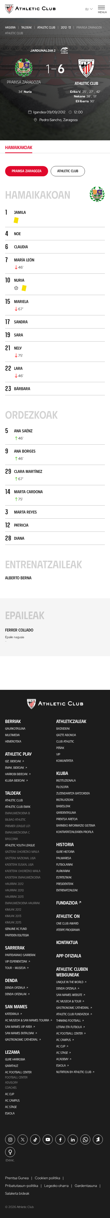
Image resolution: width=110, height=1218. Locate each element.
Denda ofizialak (16, 994)
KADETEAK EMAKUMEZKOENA (22, 877)
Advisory (11, 1082)
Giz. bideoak (13, 761)
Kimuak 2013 (13, 916)
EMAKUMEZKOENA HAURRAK (22, 903)
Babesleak (63, 806)
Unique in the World (69, 982)
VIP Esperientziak (16, 961)
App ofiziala (68, 955)
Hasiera (10, 27)
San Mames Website (69, 994)
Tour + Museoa (15, 967)
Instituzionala (66, 780)
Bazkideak (63, 728)
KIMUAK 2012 (13, 909)
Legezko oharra (56, 1185)
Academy (62, 1059)
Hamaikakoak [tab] (18, 147)
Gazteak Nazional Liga (20, 858)
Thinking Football (68, 1020)
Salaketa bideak (17, 1193)
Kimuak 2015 (13, 922)
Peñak (60, 747)
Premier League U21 (17, 826)
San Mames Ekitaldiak (19, 1033)
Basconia (11, 838)
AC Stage (11, 1107)
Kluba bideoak (15, 780)
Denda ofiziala (15, 987)
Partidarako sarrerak (20, 955)
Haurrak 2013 (14, 896)
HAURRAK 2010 (14, 890)
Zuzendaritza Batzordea (73, 793)
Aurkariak (63, 871)
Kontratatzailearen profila (74, 832)
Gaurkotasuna (15, 728)
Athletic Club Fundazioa (72, 1014)
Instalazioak (64, 799)
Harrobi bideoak (16, 774)
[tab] (26, 170)
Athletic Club (46, 27)
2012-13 (66, 27)
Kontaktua (67, 942)
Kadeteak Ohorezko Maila (22, 871)
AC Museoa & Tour (68, 1001)
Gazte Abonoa (66, 735)
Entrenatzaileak (67, 890)
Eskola (10, 1113)
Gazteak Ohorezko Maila (22, 851)
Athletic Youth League (20, 845)
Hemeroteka (13, 741)
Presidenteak (64, 883)
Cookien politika (47, 1178)
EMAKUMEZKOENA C (17, 832)
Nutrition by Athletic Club (73, 1072)
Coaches (11, 1087)
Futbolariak (64, 864)
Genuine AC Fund (16, 928)
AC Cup (9, 1094)
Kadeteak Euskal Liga (19, 864)
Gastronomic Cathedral (21, 1039)
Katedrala (12, 1013)
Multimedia (12, 735)
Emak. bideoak (14, 767)
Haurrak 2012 (14, 883)
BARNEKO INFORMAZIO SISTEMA (75, 825)
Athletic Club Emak (17, 806)
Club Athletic (65, 741)
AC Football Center (18, 1072)
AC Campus (12, 1100)
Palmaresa (63, 858)
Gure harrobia (15, 1059)
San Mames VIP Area (18, 1026)
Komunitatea (64, 760)
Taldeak (26, 27)
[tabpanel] (55, 411)
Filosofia (62, 787)
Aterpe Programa (68, 929)
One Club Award (67, 923)
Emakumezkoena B (17, 813)
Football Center (16, 1077)
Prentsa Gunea (17, 1178)
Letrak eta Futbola (69, 1027)
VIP (58, 754)
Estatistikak (64, 877)
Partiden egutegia (17, 935)
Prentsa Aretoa (67, 819)
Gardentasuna (66, 812)
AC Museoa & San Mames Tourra (27, 1020)
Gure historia (65, 851)
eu (87, 9)
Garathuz (11, 1065)
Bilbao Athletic (15, 819)
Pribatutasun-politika (21, 1185)
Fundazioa (67, 902)
